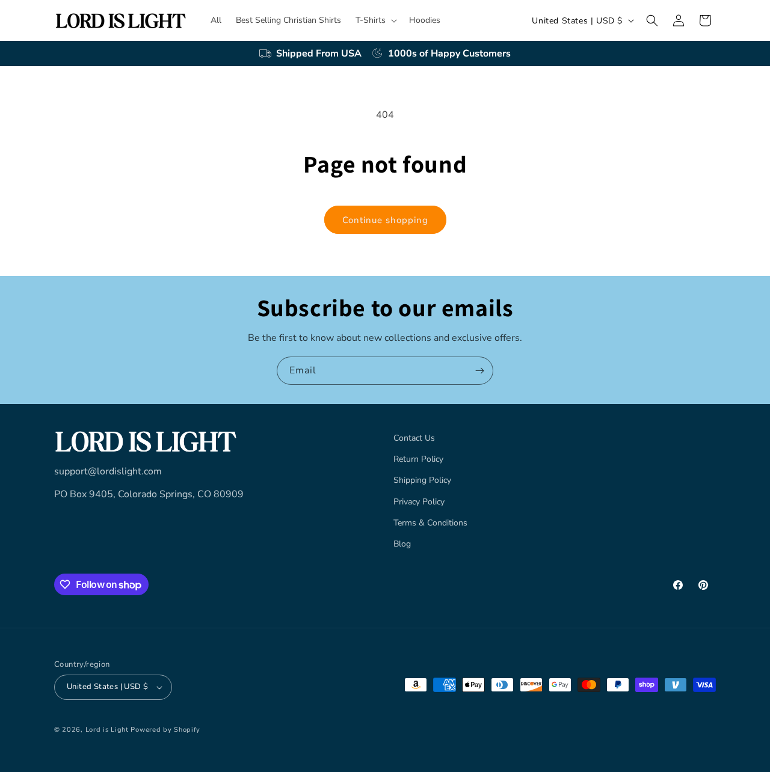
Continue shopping (385, 220)
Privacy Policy (419, 501)
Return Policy (418, 459)
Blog (402, 544)
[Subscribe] (479, 371)
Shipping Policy (422, 480)
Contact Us (414, 438)
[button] (375, 20)
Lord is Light (107, 729)
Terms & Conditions (430, 522)
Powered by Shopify (165, 729)
